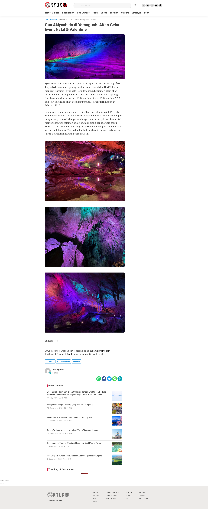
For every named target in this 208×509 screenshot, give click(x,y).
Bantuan (129, 492)
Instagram (83, 354)
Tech (146, 12)
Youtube (94, 501)
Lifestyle (136, 12)
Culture (125, 12)
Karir (128, 498)
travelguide (58, 369)
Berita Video (143, 498)
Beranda (142, 492)
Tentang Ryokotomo (112, 492)
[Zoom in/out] (8, 480)
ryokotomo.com (102, 351)
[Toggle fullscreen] (6, 480)
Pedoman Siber (111, 498)
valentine (76, 361)
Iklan (128, 495)
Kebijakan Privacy (111, 495)
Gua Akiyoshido (63, 361)
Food (95, 12)
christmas (50, 361)
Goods (104, 12)
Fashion (114, 12)
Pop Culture (83, 12)
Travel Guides (52, 12)
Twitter (70, 354)
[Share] (3, 480)
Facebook (61, 354)
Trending (142, 495)
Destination (68, 12)
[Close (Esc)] (1, 480)
